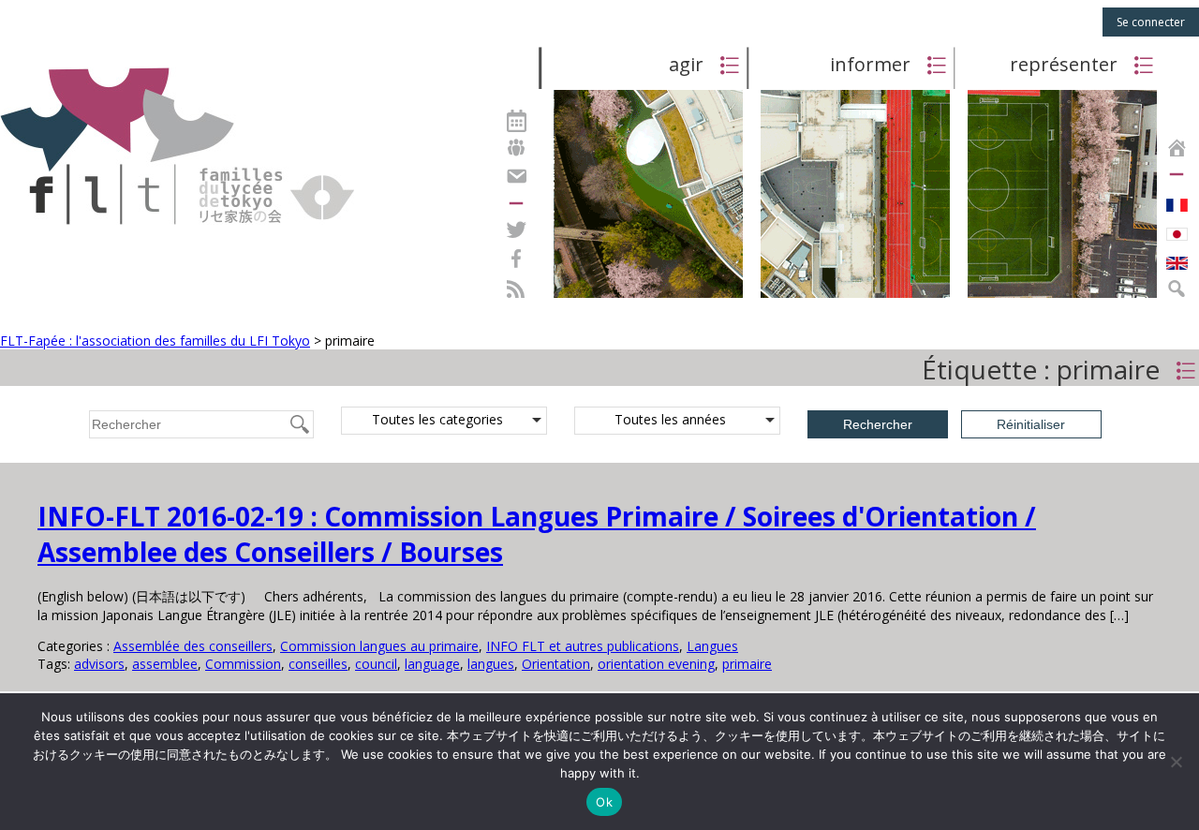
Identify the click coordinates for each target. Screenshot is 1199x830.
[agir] (648, 297)
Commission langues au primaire (379, 646)
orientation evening (656, 664)
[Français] (1177, 200)
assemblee (165, 664)
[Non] (1175, 761)
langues (490, 664)
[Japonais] (1177, 229)
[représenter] (1062, 297)
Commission (243, 664)
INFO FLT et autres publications (582, 646)
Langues (712, 646)
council (376, 664)
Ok (604, 801)
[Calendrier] (516, 118)
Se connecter (1151, 22)
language (432, 664)
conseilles (318, 664)
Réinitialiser (1031, 424)
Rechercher (877, 424)
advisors (99, 664)
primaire (747, 664)
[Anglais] (1177, 258)
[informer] (855, 297)
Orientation (556, 664)
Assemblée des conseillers (193, 646)
